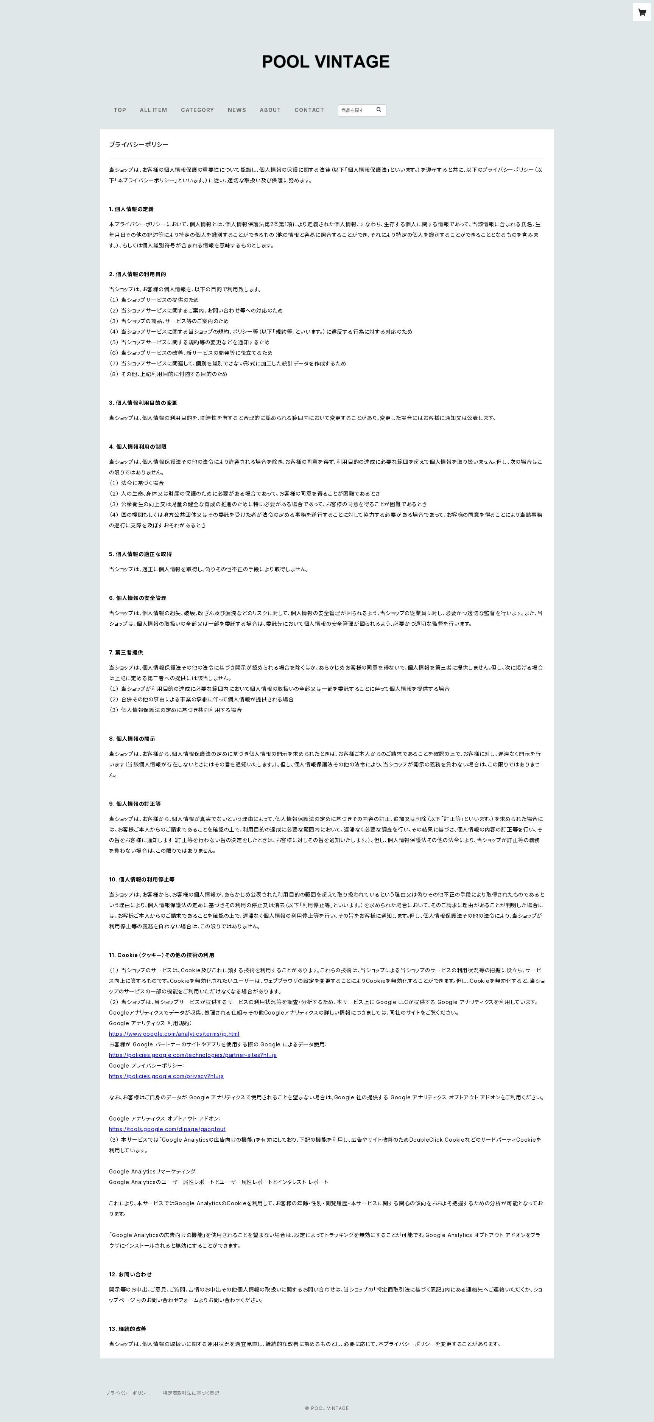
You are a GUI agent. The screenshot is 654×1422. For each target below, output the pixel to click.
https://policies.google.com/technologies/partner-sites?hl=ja (193, 1055)
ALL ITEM (153, 110)
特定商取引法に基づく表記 (191, 1393)
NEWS (237, 110)
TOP (120, 110)
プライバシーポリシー (128, 1393)
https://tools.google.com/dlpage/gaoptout (167, 1129)
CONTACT (309, 110)
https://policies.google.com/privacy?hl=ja (166, 1076)
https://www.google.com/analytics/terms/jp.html (174, 1033)
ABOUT (270, 110)
